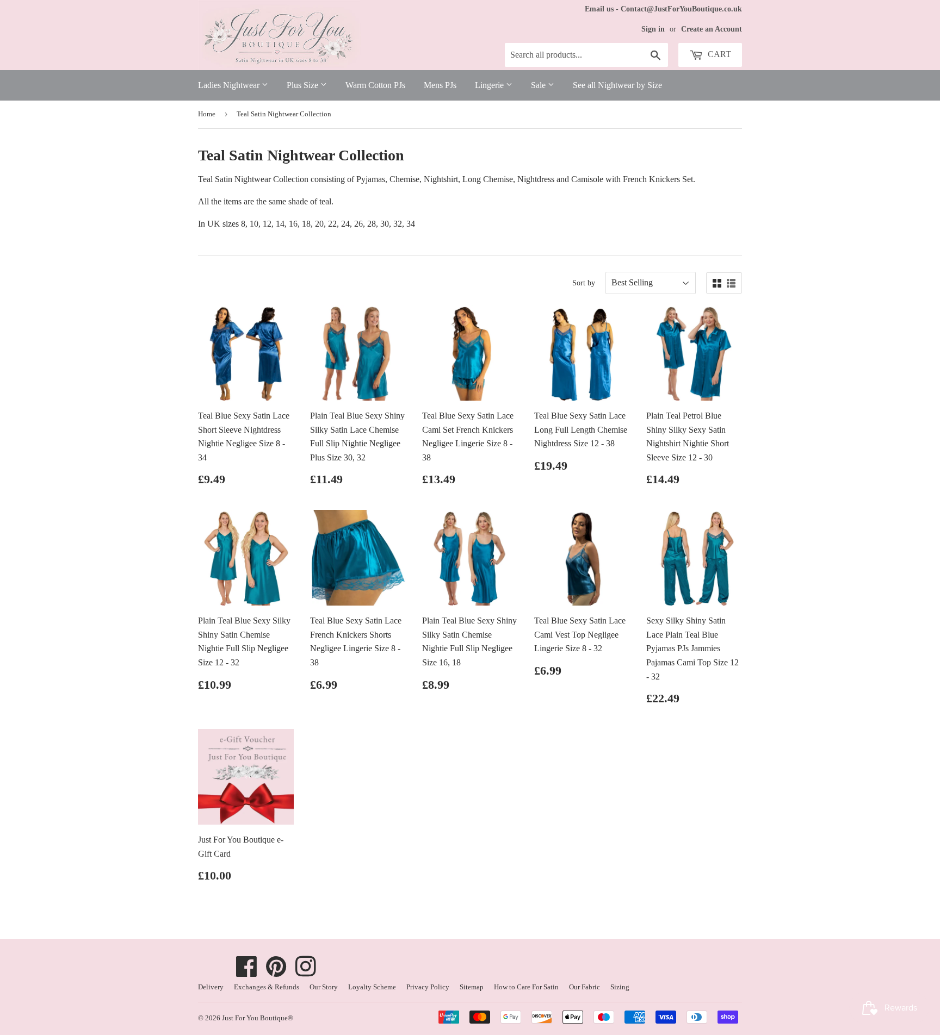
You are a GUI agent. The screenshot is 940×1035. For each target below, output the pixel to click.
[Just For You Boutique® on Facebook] (247, 972)
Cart (718, 54)
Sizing (619, 987)
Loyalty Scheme (372, 987)
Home (206, 114)
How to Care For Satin (526, 987)
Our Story (324, 987)
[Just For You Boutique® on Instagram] (306, 972)
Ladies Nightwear (230, 85)
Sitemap (472, 987)
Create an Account (711, 29)
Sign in (653, 29)
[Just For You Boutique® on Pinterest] (276, 972)
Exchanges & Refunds (266, 987)
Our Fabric (584, 987)
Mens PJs (440, 85)
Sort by (583, 283)
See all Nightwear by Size (617, 85)
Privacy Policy (427, 987)
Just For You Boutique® (257, 1018)
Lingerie (490, 85)
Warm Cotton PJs (375, 85)
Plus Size (303, 85)
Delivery (211, 987)
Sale (539, 85)
